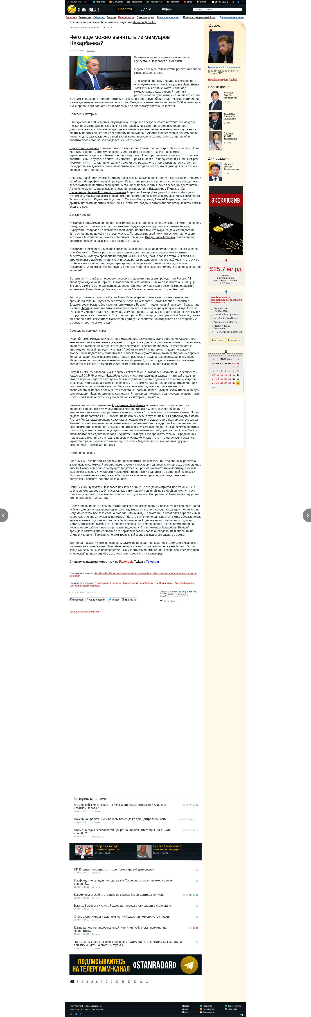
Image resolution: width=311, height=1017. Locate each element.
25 (217, 383)
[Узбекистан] (197, 805)
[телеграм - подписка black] (135, 974)
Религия (111, 17)
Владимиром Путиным (164, 188)
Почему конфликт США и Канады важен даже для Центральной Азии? (121, 819)
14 (141, 981)
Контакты (74, 1009)
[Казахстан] (100, 50)
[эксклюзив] (226, 253)
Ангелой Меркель (165, 199)
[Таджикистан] (190, 805)
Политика (71, 17)
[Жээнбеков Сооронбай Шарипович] (215, 128)
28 (229, 383)
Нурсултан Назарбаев (84, 148)
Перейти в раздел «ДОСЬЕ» (222, 79)
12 (129, 981)
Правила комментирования (84, 611)
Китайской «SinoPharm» (226, 318)
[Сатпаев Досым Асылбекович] (215, 149)
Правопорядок (145, 17)
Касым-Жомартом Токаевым (106, 192)
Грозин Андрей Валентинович (224, 67)
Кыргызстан (117, 2)
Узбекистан (175, 2)
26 (221, 383)
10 (117, 981)
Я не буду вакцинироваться (228, 332)
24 (213, 383)
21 (229, 379)
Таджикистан (136, 2)
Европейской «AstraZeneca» (221, 309)
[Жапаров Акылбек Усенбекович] (215, 108)
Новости (95, 27)
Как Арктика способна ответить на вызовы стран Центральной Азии (119, 894)
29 (234, 383)
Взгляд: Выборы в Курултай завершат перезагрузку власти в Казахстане (122, 905)
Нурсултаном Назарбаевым (138, 583)
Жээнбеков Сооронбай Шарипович (230, 116)
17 (213, 379)
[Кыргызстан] (187, 805)
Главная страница (78, 27)
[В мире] (197, 819)
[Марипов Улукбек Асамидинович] (215, 180)
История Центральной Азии (199, 17)
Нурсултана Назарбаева (150, 61)
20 (225, 379)
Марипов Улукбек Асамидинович (231, 167)
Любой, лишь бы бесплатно (222, 327)
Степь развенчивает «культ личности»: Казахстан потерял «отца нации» (122, 916)
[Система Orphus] (180, 602)
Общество (99, 17)
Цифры (185, 1012)
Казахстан (100, 2)
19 (221, 379)
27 (225, 383)
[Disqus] (135, 660)
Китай (189, 2)
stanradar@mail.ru (144, 22)
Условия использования (92, 1009)
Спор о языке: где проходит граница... (108, 848)
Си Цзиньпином (164, 583)
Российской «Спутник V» (226, 314)
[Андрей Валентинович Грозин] (221, 46)
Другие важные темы (232, 17)
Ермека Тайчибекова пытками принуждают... (168, 848)
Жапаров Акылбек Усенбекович (230, 95)
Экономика (84, 17)
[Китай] (197, 928)
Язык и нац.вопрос (168, 17)
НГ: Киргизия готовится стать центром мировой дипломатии (114, 869)
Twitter (138, 561)
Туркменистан (156, 2)
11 (123, 981)
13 (135, 981)
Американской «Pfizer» (225, 322)
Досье (185, 1009)
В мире (203, 2)
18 (217, 379)
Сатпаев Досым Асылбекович (230, 136)
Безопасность (126, 17)
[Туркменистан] (194, 805)
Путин (102, 301)
